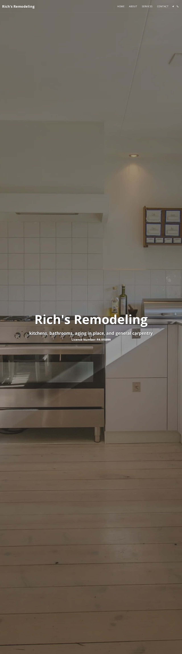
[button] (173, 6)
